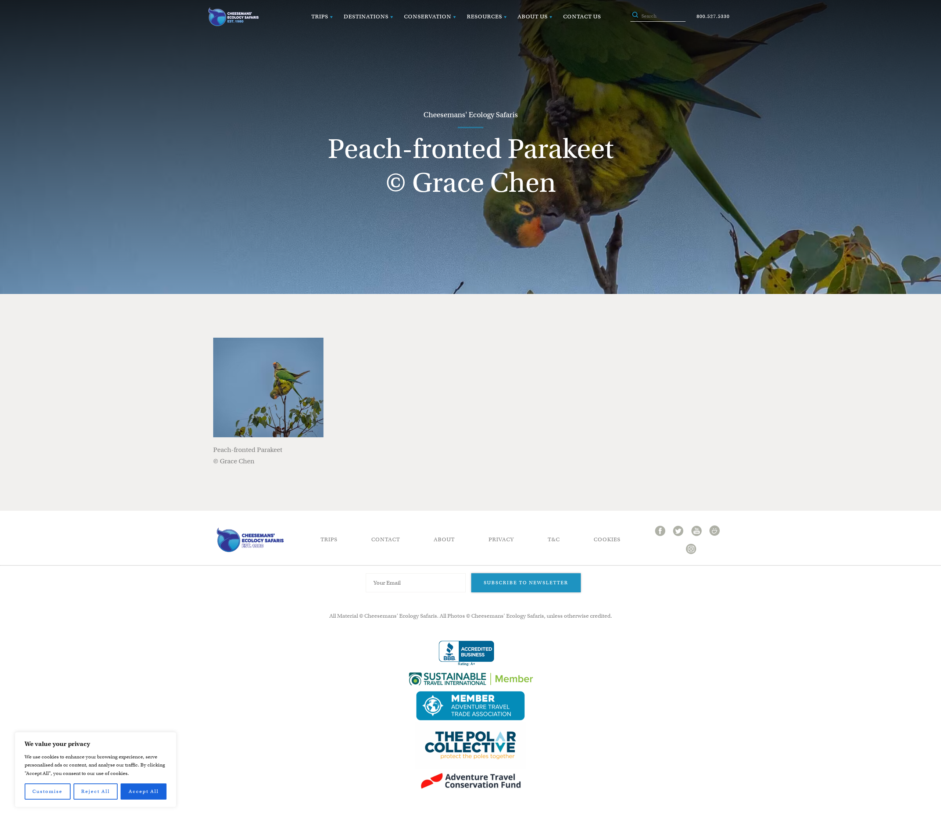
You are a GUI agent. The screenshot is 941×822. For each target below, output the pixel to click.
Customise (47, 791)
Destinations (366, 16)
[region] (95, 769)
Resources (484, 16)
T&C (554, 539)
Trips (319, 16)
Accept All (144, 791)
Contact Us (582, 16)
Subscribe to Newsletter (526, 582)
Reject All (95, 791)
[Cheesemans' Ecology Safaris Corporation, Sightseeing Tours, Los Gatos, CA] (466, 653)
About (444, 539)
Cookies (607, 539)
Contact (385, 539)
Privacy (501, 539)
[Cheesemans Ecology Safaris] (233, 16)
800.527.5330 (713, 16)
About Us (533, 16)
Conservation (427, 16)
